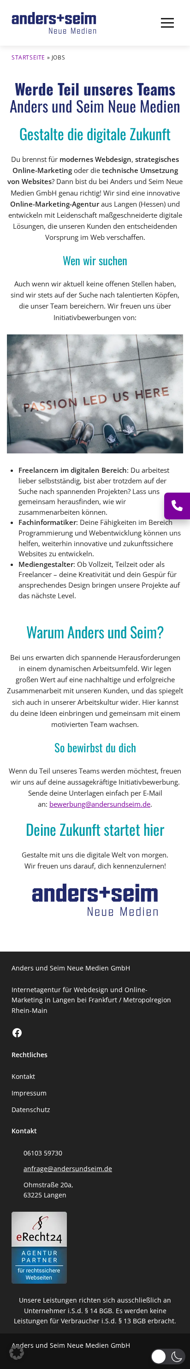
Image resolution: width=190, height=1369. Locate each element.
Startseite (28, 57)
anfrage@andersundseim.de (68, 1168)
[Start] (54, 23)
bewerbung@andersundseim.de (99, 804)
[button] (167, 23)
